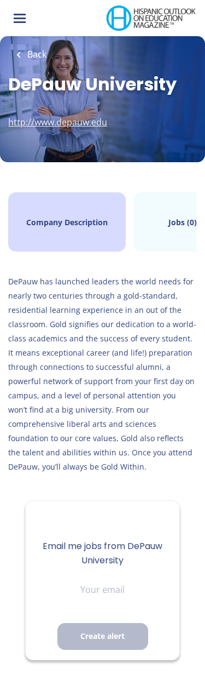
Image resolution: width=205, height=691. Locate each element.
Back (35, 54)
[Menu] (20, 18)
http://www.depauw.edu (57, 122)
